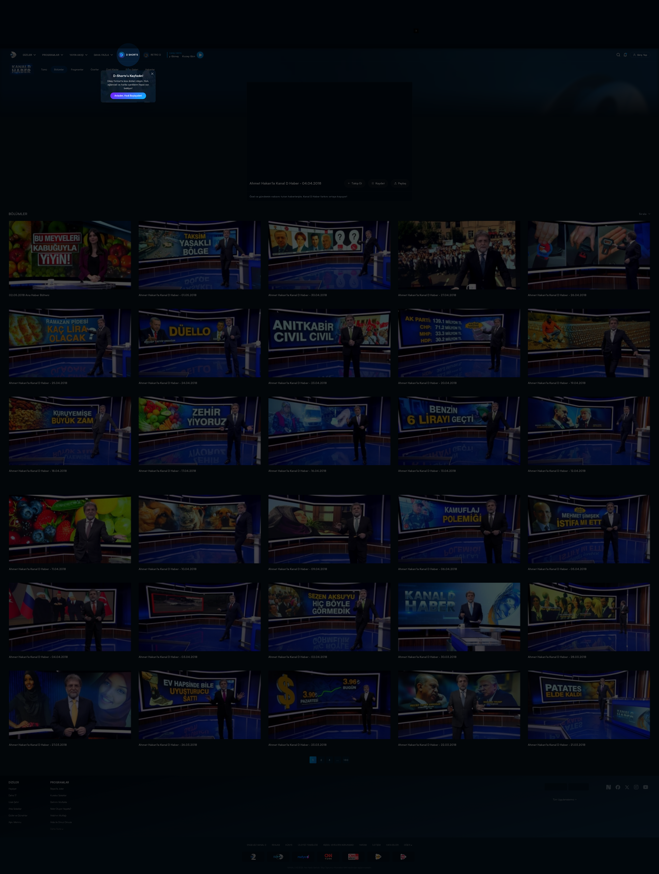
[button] (152, 74)
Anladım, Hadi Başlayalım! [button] (128, 95)
